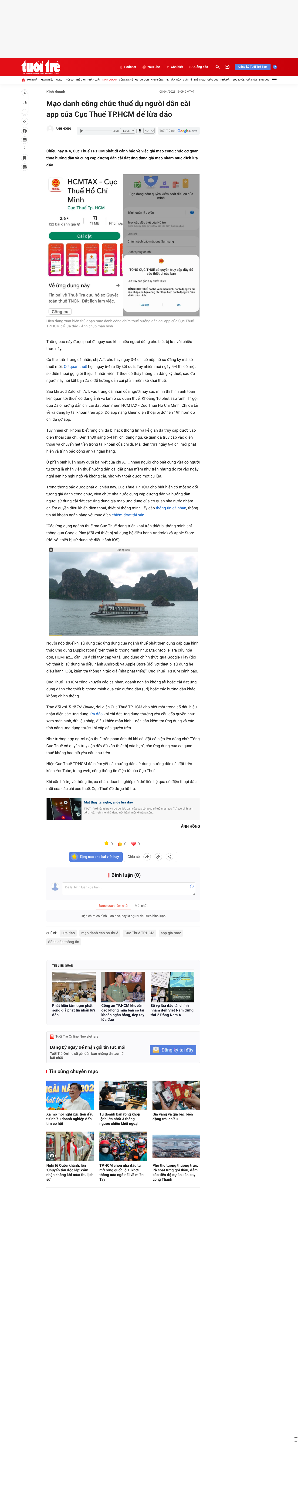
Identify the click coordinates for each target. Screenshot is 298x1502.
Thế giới (81, 79)
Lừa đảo (68, 933)
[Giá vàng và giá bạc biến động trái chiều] (176, 1095)
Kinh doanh (109, 79)
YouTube (153, 67)
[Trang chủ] (23, 80)
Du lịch (144, 79)
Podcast (130, 67)
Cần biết (177, 67)
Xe (136, 79)
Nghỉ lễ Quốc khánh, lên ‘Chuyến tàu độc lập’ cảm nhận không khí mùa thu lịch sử (69, 1172)
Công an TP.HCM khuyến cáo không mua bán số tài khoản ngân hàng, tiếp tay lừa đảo (122, 1012)
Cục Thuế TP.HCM (139, 933)
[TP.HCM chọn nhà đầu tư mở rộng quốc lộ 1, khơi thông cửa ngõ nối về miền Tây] (123, 1146)
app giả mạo (171, 933)
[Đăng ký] (173, 1050)
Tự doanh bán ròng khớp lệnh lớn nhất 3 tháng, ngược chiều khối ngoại (119, 1119)
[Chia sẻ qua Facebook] (147, 856)
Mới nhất (33, 79)
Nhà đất (225, 79)
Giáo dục (213, 79)
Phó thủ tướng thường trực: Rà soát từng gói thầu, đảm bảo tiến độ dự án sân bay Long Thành (175, 1172)
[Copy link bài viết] (158, 856)
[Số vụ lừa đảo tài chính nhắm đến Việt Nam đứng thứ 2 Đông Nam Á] (172, 987)
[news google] (179, 131)
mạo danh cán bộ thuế (99, 933)
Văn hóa (175, 79)
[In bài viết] (24, 167)
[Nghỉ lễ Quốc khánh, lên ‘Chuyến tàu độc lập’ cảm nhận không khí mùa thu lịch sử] (70, 1146)
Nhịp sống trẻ (160, 79)
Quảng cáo (200, 67)
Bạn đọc (264, 79)
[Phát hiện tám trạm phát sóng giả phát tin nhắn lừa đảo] (74, 987)
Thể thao (200, 79)
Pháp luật (94, 79)
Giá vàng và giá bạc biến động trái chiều (172, 1116)
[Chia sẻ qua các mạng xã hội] (169, 856)
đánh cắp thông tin (63, 942)
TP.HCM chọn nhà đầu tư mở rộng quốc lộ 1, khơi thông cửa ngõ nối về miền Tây (121, 1172)
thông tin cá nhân (171, 508)
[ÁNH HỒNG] (50, 129)
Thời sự (69, 79)
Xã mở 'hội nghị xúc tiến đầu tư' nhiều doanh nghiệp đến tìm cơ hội (69, 1119)
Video (58, 79)
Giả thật (251, 79)
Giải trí (187, 79)
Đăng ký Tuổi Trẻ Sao (252, 67)
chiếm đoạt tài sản (128, 515)
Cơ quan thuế (75, 366)
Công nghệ (126, 79)
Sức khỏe (238, 79)
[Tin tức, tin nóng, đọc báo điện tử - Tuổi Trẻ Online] (40, 67)
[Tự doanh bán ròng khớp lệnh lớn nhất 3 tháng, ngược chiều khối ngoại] (123, 1095)
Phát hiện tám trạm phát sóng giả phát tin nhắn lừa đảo (73, 1010)
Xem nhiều (47, 79)
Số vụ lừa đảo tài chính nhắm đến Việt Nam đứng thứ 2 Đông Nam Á (172, 1010)
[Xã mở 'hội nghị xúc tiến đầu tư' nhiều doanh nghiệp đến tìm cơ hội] (70, 1095)
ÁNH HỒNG (63, 129)
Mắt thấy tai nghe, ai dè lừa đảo (108, 802)
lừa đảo (96, 714)
